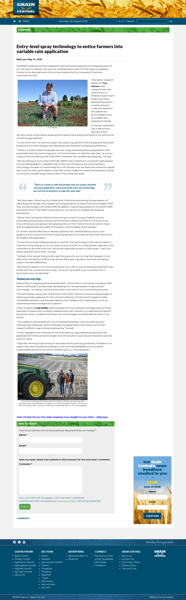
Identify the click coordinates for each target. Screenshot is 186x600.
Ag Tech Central (23, 571)
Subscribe (152, 516)
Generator (167, 597)
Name (23, 435)
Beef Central (21, 556)
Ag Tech (45, 587)
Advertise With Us (78, 556)
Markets (45, 559)
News (44, 556)
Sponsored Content (52, 562)
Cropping (46, 568)
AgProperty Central (25, 565)
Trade (44, 578)
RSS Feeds (100, 562)
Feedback (100, 565)
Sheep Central (22, 559)
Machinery (47, 581)
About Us (20, 575)
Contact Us (128, 559)
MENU (26, 21)
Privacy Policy (129, 565)
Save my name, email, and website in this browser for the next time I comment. (64, 459)
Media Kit (73, 559)
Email (23, 445)
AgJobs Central (23, 568)
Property (46, 571)
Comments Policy (67, 501)
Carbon (45, 565)
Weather (46, 575)
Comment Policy (131, 562)
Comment (25, 464)
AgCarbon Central (24, 562)
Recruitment (48, 584)
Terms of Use (129, 568)
